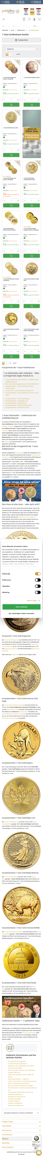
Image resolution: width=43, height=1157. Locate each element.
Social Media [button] (6, 1126)
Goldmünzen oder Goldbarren (27, 517)
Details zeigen (32, 600)
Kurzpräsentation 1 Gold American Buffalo (18, 405)
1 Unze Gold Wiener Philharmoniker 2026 (29, 179)
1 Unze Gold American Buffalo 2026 (11, 330)
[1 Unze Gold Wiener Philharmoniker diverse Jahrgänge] (11, 218)
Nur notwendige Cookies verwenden (21, 613)
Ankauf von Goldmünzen (15, 1105)
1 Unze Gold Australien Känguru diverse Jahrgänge (31, 229)
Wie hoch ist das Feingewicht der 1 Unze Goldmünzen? (22, 384)
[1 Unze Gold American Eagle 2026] (32, 268)
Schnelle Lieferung (7, 2)
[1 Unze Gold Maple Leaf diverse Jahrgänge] (11, 167)
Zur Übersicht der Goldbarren (17, 1061)
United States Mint (13, 709)
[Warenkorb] (39, 19)
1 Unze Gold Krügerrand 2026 (32, 77)
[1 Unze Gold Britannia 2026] (11, 117)
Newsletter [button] (6, 1143)
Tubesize (7, 441)
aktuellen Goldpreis (8, 426)
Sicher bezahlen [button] (8, 1147)
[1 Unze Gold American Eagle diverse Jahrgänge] (32, 318)
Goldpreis (5, 430)
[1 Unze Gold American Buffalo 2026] (11, 318)
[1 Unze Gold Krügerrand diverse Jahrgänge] (11, 67)
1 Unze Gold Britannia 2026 (10, 128)
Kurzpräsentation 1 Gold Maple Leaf (16, 401)
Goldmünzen (19, 453)
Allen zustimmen (21, 607)
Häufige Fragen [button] (7, 1122)
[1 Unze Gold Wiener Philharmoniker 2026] (32, 167)
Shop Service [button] (7, 1130)
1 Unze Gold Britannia (11, 877)
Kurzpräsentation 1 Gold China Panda (17, 407)
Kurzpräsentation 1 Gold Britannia (16, 403)
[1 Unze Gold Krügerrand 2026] (32, 67)
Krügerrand (14, 654)
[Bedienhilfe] (24, 19)
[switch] (36, 1148)
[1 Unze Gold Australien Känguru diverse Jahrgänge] (32, 218)
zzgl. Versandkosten (12, 89)
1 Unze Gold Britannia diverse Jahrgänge (11, 279)
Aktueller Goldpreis (14, 1101)
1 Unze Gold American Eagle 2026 (31, 279)
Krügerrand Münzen (11, 648)
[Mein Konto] (34, 19)
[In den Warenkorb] (11, 105)
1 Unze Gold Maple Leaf (11, 822)
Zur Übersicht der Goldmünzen (17, 1063)
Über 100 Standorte (21, 2)
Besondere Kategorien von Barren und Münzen (18, 1113)
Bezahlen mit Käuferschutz (37, 2)
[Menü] (40, 1136)
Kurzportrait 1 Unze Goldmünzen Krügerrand (19, 390)
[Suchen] (29, 19)
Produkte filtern (23, 40)
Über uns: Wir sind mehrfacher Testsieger (20, 1085)
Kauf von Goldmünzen (29, 1032)
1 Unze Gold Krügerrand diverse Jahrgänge (9, 78)
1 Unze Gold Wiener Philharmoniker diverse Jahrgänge (9, 229)
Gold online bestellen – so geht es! (18, 1079)
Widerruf (5, 1139)
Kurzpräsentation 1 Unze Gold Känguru (17, 398)
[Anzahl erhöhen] (18, 100)
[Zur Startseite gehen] (11, 11)
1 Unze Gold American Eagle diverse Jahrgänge (31, 330)
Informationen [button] (7, 1135)
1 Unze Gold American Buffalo (13, 932)
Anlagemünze (23, 711)
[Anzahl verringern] (4, 100)
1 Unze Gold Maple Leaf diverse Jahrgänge (9, 179)
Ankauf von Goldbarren (15, 1103)
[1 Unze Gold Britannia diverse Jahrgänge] (11, 268)
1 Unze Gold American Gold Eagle (14, 705)
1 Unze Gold (11, 640)
